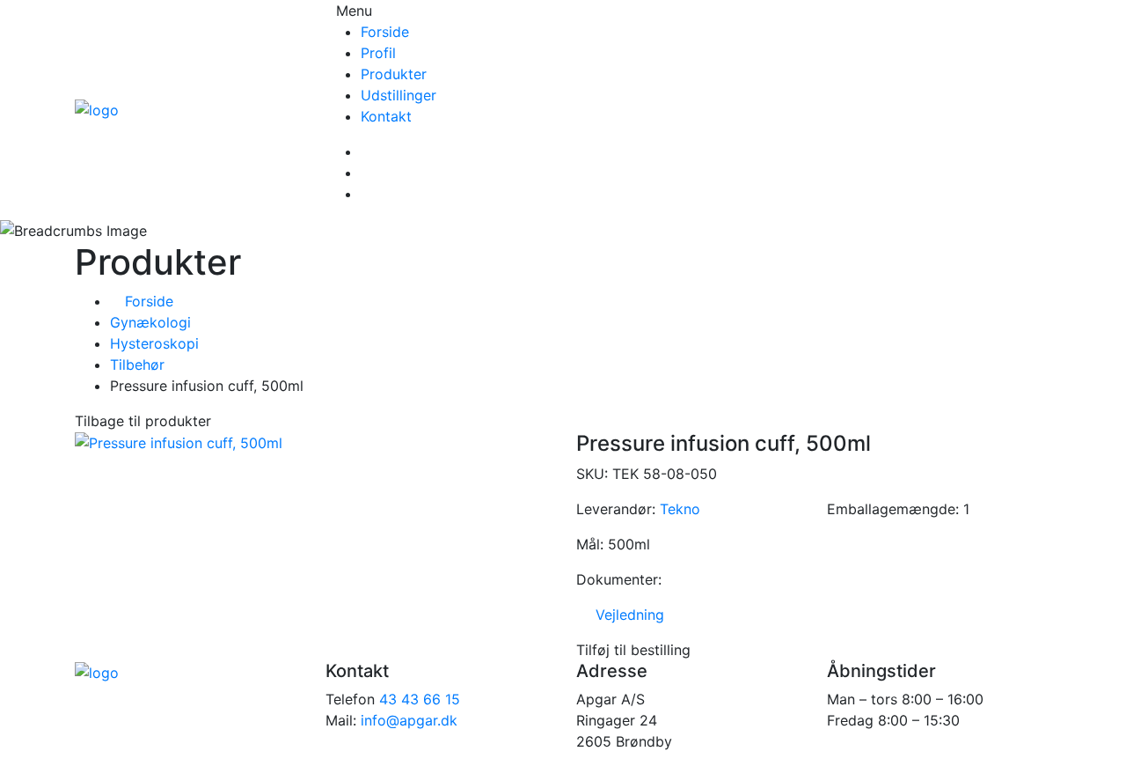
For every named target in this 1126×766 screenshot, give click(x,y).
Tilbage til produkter (143, 421)
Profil (378, 53)
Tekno (680, 509)
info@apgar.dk (409, 720)
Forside (385, 32)
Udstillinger (398, 95)
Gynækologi (150, 322)
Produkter (394, 74)
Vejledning (625, 614)
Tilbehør (137, 364)
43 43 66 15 (419, 699)
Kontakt (386, 116)
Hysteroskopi (154, 343)
